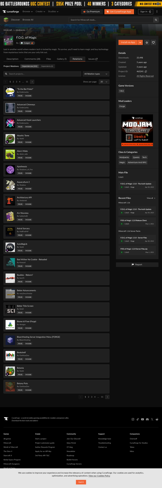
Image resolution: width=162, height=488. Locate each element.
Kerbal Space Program (12, 460)
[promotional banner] (81, 4)
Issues (91, 59)
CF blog (70, 447)
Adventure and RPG (137, 162)
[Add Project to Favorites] (146, 42)
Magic (122, 162)
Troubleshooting (104, 443)
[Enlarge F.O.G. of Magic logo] (8, 40)
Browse (26, 11)
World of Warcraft (11, 447)
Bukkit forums (72, 460)
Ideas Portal (71, 443)
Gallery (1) (62, 59)
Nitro (132, 451)
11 (27, 82)
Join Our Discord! (73, 439)
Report (138, 264)
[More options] (156, 11)
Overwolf (133, 439)
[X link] (152, 419)
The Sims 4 (8, 451)
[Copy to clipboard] (146, 71)
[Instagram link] (132, 419)
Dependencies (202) (29, 66)
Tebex (132, 447)
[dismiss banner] (157, 3)
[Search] (156, 19)
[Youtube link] (142, 419)
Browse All (28, 20)
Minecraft (8, 30)
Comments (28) (32, 59)
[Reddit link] (156, 419)
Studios (52, 11)
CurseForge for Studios (139, 443)
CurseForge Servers (74, 464)
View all (150, 198)
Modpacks (20, 30)
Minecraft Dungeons (12, 464)
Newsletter (71, 451)
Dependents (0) (47, 66)
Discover (15, 20)
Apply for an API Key (43, 451)
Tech (144, 157)
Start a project (40, 439)
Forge (122, 106)
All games (7, 439)
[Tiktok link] (137, 419)
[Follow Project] (153, 42)
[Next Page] (32, 82)
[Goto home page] (11, 11)
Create (39, 11)
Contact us (102, 447)
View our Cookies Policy (99, 476)
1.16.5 (121, 91)
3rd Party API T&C (42, 456)
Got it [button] (81, 482)
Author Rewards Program (45, 447)
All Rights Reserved (145, 76)
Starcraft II (8, 456)
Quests (136, 157)
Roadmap (70, 456)
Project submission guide (44, 443)
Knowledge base (104, 439)
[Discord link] (147, 419)
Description (12, 59)
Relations (77, 59)
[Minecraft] (6, 19)
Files (48, 59)
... (23, 82)
